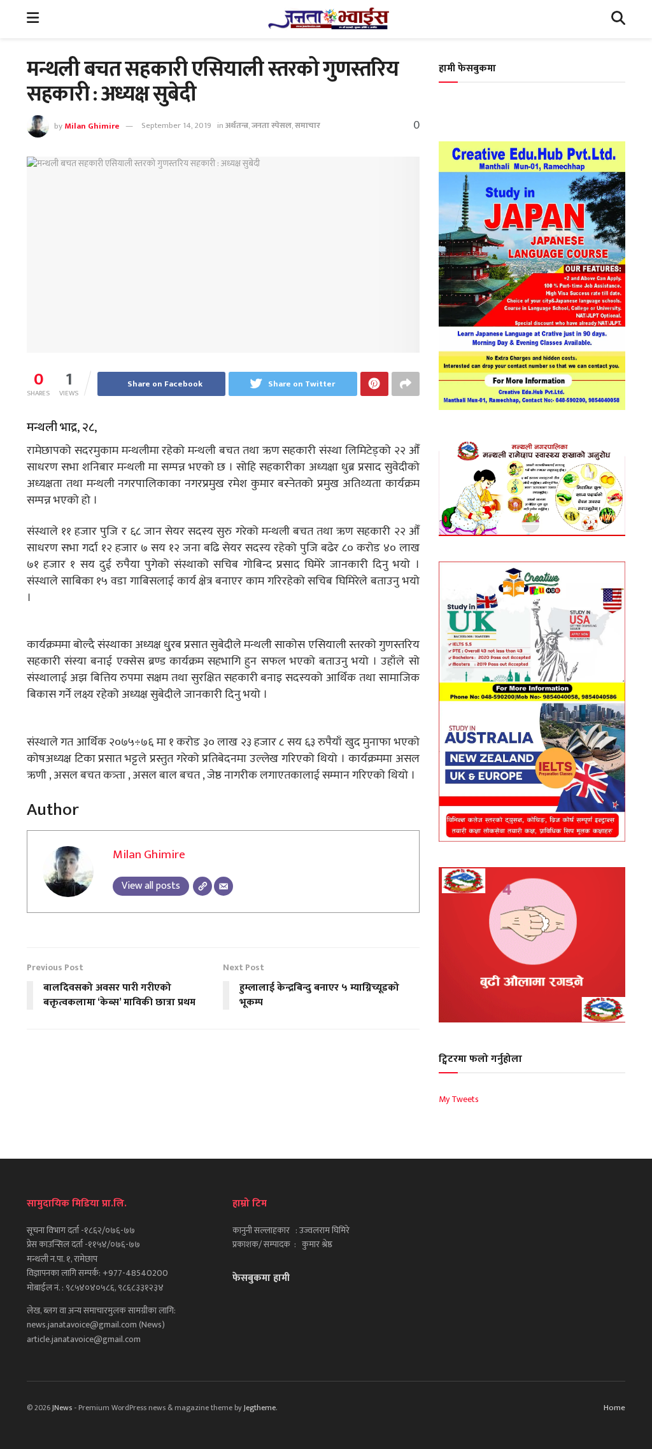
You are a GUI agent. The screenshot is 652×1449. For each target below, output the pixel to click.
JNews (62, 1407)
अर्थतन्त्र (236, 125)
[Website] (202, 886)
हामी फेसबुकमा (467, 68)
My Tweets (459, 1099)
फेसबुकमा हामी (261, 1278)
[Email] (223, 886)
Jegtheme (260, 1407)
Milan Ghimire (92, 125)
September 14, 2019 (176, 125)
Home (614, 1408)
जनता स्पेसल (272, 125)
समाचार (307, 125)
